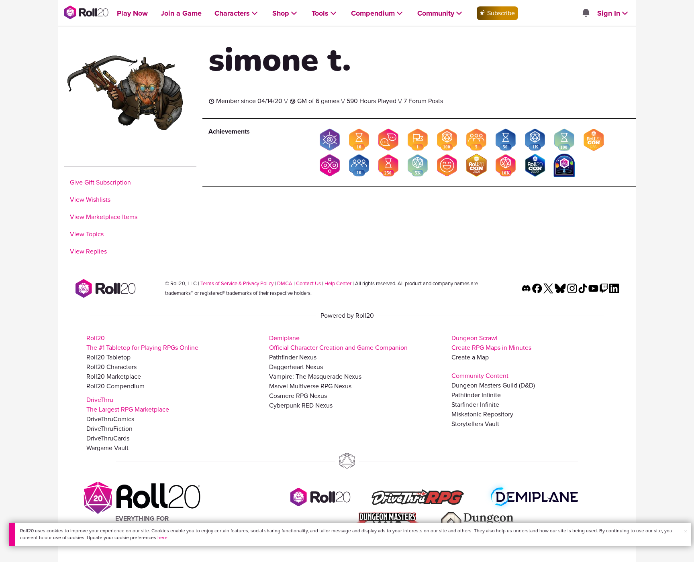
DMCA (284, 283)
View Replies (88, 251)
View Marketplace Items (103, 216)
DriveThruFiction (109, 428)
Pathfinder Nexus (292, 357)
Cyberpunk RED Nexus (301, 405)
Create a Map (470, 357)
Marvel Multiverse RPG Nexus (310, 386)
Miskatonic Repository (482, 414)
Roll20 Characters (111, 366)
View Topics (87, 234)
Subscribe (500, 13)
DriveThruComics (110, 419)
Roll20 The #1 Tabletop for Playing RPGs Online (142, 342)
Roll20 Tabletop (108, 357)
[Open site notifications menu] (585, 13)
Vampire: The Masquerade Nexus (315, 376)
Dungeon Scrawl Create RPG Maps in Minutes (491, 342)
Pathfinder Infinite (476, 395)
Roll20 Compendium (115, 386)
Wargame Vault (107, 447)
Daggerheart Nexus (296, 366)
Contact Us (308, 283)
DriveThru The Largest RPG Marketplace (127, 404)
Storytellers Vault (475, 423)
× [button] (685, 531)
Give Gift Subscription (100, 182)
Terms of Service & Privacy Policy (237, 283)
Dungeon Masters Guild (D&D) (493, 385)
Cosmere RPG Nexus (298, 395)
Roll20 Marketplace (113, 376)
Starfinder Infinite (475, 404)
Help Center (338, 283)
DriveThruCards (107, 438)
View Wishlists (90, 199)
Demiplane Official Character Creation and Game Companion (338, 342)
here (162, 537)
